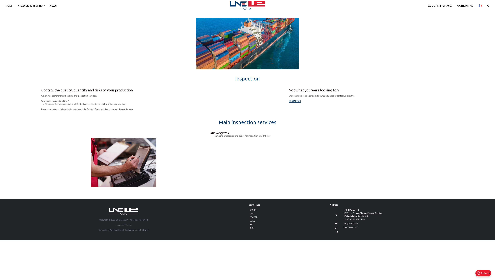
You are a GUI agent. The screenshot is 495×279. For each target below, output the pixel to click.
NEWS (53, 5)
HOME (9, 5)
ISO (251, 228)
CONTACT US (465, 5)
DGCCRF (253, 217)
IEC (251, 224)
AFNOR (253, 210)
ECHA (252, 221)
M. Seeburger (128, 230)
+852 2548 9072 (351, 227)
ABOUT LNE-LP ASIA (440, 5)
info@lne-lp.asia (351, 223)
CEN (251, 213)
